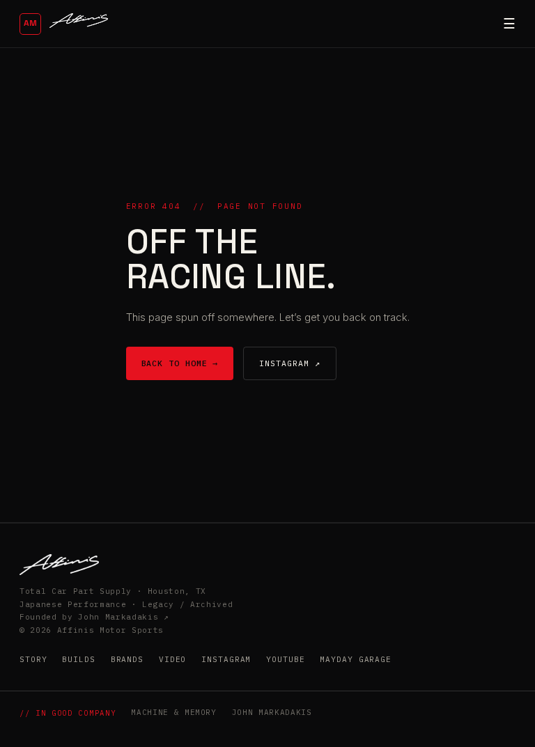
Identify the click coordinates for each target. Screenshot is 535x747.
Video (172, 659)
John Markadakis (272, 712)
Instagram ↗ (289, 363)
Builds (78, 659)
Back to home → (180, 363)
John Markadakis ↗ (123, 617)
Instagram (226, 659)
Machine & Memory (174, 712)
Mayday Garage (355, 659)
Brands (127, 659)
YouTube (285, 659)
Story (33, 659)
